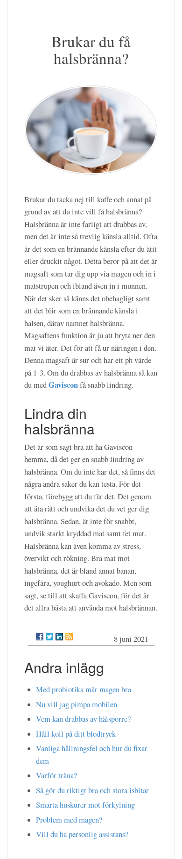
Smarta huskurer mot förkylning (85, 805)
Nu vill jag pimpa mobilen (76, 704)
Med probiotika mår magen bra (83, 689)
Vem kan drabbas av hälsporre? (83, 719)
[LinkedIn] (59, 636)
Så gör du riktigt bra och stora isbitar (92, 790)
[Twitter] (49, 636)
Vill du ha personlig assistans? (82, 834)
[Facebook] (39, 636)
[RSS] (69, 636)
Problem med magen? (69, 820)
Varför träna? (56, 775)
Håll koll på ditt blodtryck (76, 734)
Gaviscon (63, 384)
